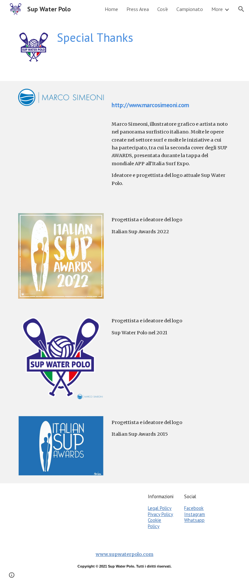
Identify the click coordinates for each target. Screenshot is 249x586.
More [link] (217, 9)
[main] (142, 37)
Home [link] (111, 9)
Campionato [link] (189, 9)
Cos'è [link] (162, 9)
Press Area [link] (137, 9)
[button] (241, 9)
